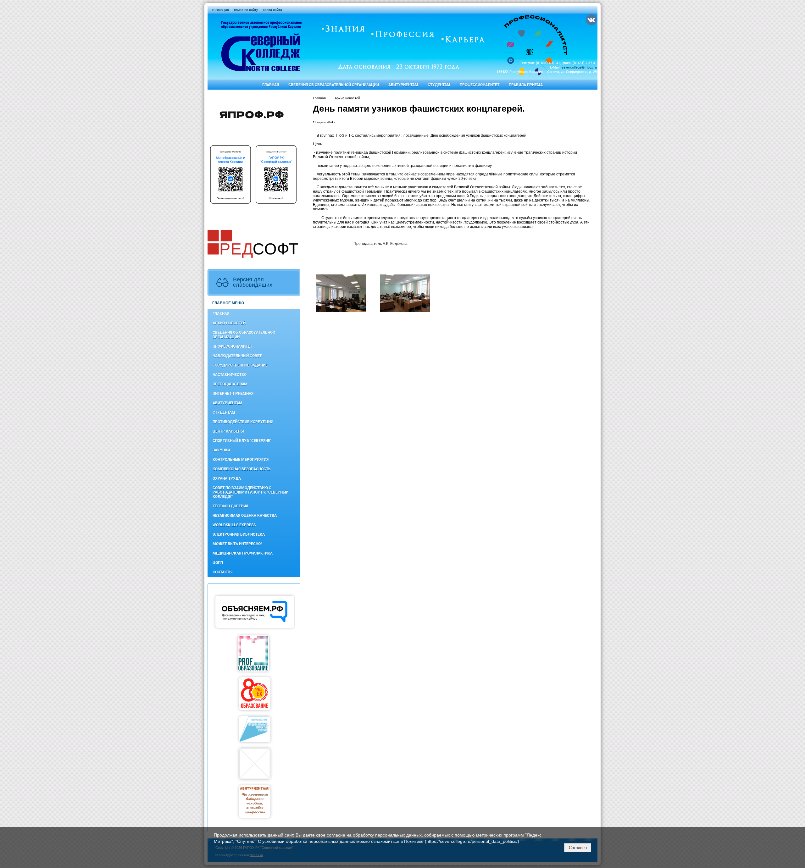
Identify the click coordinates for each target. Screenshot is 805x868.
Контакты (222, 572)
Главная (270, 85)
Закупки (221, 450)
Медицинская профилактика (243, 553)
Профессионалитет (479, 85)
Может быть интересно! (237, 544)
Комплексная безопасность (242, 469)
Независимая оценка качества (245, 515)
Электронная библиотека (239, 534)
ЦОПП (218, 563)
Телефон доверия (230, 506)
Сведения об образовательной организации (333, 85)
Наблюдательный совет (237, 356)
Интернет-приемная (233, 393)
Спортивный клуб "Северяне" (242, 441)
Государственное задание (240, 365)
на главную (220, 10)
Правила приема (526, 85)
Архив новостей (229, 323)
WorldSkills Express (234, 525)
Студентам (439, 85)
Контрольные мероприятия (241, 459)
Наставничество (230, 375)
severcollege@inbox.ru (579, 67)
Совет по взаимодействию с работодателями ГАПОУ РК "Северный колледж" (250, 492)
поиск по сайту (246, 10)
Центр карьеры (228, 431)
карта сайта (272, 10)
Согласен (578, 847)
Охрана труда (227, 478)
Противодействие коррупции (243, 422)
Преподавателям (230, 384)
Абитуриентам (403, 85)
